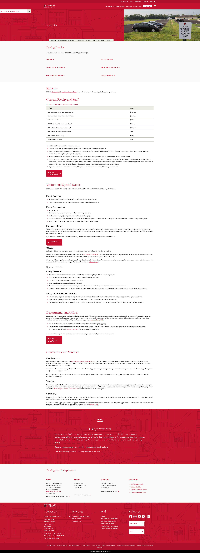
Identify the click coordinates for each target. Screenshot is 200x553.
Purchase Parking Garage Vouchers (53, 340)
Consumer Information (62, 545)
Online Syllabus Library (107, 523)
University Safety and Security (109, 526)
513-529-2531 (60, 536)
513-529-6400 (55, 538)
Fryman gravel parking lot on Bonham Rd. (84, 361)
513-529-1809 (57, 533)
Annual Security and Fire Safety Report (126, 545)
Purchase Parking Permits (53, 173)
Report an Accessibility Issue (109, 545)
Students (49, 59)
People (103, 516)
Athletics (129, 6)
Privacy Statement (86, 545)
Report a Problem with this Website (145, 545)
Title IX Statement (96, 545)
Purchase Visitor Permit (53, 242)
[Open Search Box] (155, 1)
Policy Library (100, 547)
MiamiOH (53, 40)
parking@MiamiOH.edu (53, 491)
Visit (131, 1)
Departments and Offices (109, 67)
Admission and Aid (119, 6)
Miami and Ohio (76, 521)
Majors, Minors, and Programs (109, 518)
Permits (108, 40)
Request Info (124, 1)
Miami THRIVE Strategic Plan (80, 516)
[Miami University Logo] (50, 6)
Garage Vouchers (107, 76)
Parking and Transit (98, 40)
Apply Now (147, 6)
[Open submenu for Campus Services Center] (29, 11)
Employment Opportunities (108, 521)
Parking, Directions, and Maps (109, 528)
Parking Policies (136, 487)
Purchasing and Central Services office (66, 389)
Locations (137, 1)
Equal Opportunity (51, 545)
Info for (145, 1)
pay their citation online (90, 254)
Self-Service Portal (137, 484)
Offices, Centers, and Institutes (66, 40)
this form (97, 451)
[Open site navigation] (155, 6)
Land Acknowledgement (74, 545)
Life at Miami (137, 6)
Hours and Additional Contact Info (57, 496)
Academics (108, 6)
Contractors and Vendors (55, 76)
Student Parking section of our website (64, 92)
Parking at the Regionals (82, 495)
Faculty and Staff (107, 59)
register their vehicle (97, 320)
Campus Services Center (10, 11)
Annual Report (76, 518)
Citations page (94, 262)
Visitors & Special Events (54, 67)
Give (151, 1)
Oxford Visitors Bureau (138, 492)
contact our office (72, 329)
